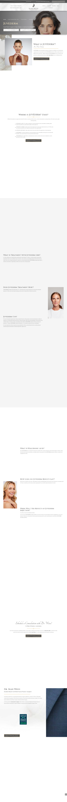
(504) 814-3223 (28, 1)
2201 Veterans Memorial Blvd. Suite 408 (42, 1)
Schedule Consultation (58, 1)
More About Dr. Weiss (12, 735)
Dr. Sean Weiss (50, 55)
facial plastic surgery (15, 701)
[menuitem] (16, 6)
